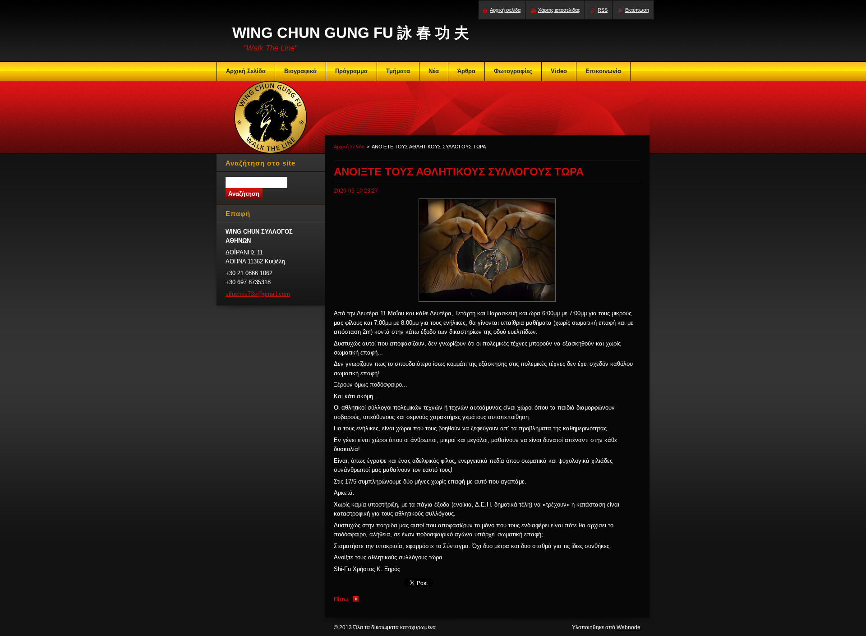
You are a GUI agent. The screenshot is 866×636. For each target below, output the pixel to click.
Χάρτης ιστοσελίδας (559, 10)
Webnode (628, 627)
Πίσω (341, 599)
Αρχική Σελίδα (349, 146)
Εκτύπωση (637, 10)
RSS (603, 10)
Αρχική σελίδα (505, 10)
